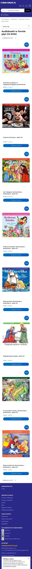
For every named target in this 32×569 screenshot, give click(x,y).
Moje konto (5, 516)
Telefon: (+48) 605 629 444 (9, 553)
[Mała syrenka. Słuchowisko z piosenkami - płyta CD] (16, 279)
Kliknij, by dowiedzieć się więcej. (15, 565)
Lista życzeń (5, 521)
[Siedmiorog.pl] (8, 3)
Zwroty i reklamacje (7, 497)
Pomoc (4, 502)
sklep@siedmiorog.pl (9, 545)
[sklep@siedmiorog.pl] (20, 6)
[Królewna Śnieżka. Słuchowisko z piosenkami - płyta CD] (16, 224)
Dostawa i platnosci (7, 500)
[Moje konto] (26, 6)
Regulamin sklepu (7, 507)
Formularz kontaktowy (8, 555)
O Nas (3, 488)
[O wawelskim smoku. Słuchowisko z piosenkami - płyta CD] (16, 388)
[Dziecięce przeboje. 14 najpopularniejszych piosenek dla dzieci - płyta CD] (16, 60)
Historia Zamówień (7, 519)
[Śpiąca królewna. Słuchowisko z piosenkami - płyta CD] (16, 443)
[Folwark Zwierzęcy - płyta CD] (16, 115)
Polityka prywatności (8, 510)
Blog (3, 505)
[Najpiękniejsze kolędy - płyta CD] (16, 334)
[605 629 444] (23, 6)
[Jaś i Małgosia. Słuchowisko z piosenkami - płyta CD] (16, 170)
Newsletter (5, 523)
